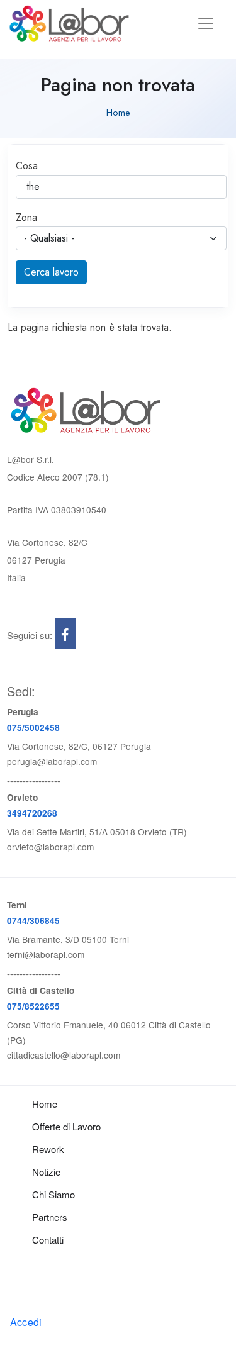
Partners (49, 1216)
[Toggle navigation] (205, 23)
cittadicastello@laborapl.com (63, 1055)
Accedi (26, 1322)
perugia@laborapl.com (52, 761)
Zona (26, 217)
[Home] (69, 23)
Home (118, 113)
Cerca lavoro (51, 272)
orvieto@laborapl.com (50, 846)
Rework (48, 1149)
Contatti (48, 1239)
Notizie (46, 1171)
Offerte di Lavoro (66, 1126)
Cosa (27, 166)
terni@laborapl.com (45, 954)
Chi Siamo (53, 1194)
